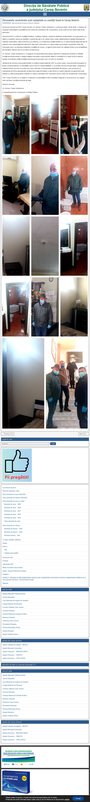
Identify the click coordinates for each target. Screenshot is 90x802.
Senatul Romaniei (8, 631)
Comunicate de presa (20, 23)
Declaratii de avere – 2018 (12, 507)
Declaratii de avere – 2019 (12, 504)
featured (36, 23)
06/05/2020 (7, 23)
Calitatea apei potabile (11, 553)
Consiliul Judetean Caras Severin (13, 607)
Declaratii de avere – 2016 (12, 514)
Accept (78, 798)
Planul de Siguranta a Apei (11, 491)
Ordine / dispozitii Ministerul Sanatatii (14, 571)
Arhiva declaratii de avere (12, 521)
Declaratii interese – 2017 (12, 535)
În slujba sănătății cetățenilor (12, 540)
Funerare (5, 561)
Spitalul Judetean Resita (10, 634)
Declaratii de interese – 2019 (13, 529)
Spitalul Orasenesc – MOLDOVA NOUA (15, 651)
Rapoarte (5, 583)
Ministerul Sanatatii (9, 617)
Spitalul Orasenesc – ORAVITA (12, 655)
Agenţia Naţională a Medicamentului (14, 594)
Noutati (5, 543)
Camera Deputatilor (9, 597)
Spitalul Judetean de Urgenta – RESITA (15, 645)
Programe (6, 574)
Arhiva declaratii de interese (11, 525)
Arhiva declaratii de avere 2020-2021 (14, 494)
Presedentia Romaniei (9, 624)
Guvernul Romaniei (9, 611)
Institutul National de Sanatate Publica (15, 614)
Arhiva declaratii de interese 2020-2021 (15, 498)
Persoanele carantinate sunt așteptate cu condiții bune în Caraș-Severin (40, 20)
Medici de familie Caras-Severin (13, 567)
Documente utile (8, 557)
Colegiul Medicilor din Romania (12, 604)
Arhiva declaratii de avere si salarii (13, 501)
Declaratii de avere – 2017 (12, 511)
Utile (5, 550)
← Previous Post (7, 434)
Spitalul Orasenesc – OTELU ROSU (14, 658)
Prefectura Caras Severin (11, 621)
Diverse (30, 23)
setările (67, 800)
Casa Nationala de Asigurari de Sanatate (15, 600)
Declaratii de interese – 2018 (13, 532)
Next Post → (84, 434)
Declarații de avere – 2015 (12, 518)
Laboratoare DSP (8, 564)
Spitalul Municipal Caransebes (12, 648)
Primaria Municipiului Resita (11, 627)
